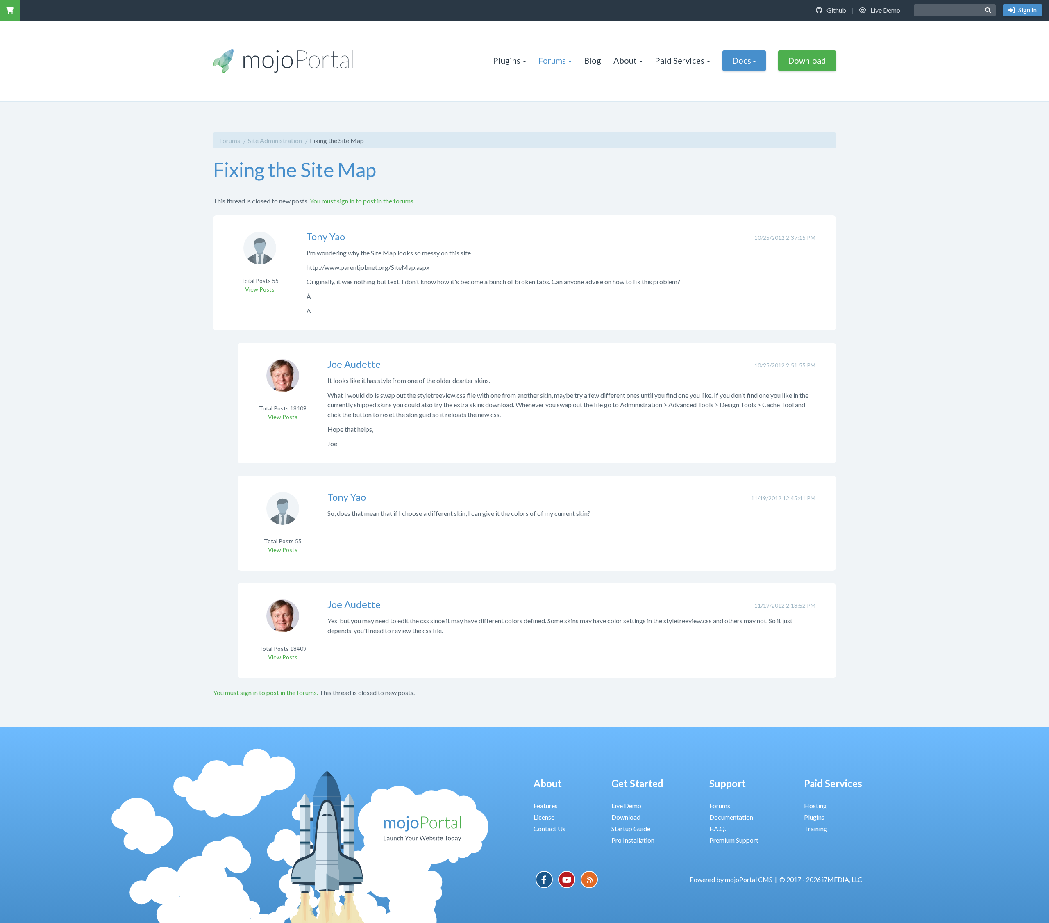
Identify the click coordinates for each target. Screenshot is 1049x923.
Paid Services (679, 60)
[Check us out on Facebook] (544, 879)
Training (815, 828)
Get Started (637, 783)
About (625, 60)
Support (727, 783)
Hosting (815, 805)
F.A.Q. (717, 828)
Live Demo (884, 10)
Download (807, 60)
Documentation (731, 817)
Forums (552, 60)
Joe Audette (354, 364)
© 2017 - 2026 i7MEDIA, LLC (820, 879)
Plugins (506, 60)
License (544, 817)
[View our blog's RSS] (589, 879)
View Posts (260, 289)
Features (546, 805)
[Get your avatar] (259, 253)
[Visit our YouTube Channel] (566, 879)
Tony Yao (326, 236)
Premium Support (733, 840)
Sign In (1027, 10)
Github (835, 10)
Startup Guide (630, 828)
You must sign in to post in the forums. (362, 201)
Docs (741, 60)
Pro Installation (632, 840)
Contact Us (549, 828)
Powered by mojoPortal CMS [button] (731, 879)
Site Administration (275, 140)
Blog (592, 60)
